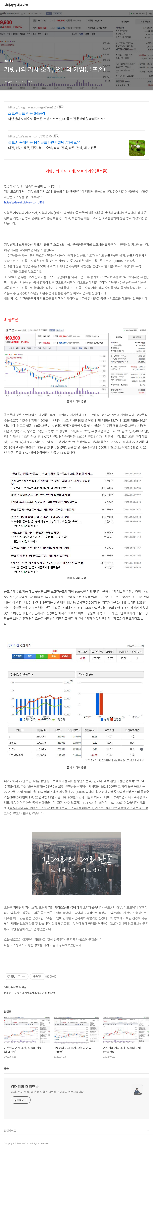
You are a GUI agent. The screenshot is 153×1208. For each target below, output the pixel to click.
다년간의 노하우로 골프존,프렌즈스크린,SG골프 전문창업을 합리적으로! (56, 118)
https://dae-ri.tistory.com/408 (24, 202)
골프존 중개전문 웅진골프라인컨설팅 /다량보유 (44, 142)
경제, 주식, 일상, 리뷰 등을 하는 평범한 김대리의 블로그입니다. (47, 1092)
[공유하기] (19, 977)
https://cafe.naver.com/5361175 (30, 136)
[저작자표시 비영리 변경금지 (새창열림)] (51, 976)
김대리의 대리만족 (16, 5)
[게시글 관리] (24, 977)
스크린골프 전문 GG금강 (26, 113)
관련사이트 (10, 1130)
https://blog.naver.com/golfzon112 (32, 107)
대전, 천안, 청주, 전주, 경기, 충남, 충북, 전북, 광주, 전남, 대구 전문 (52, 147)
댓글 (6, 1068)
